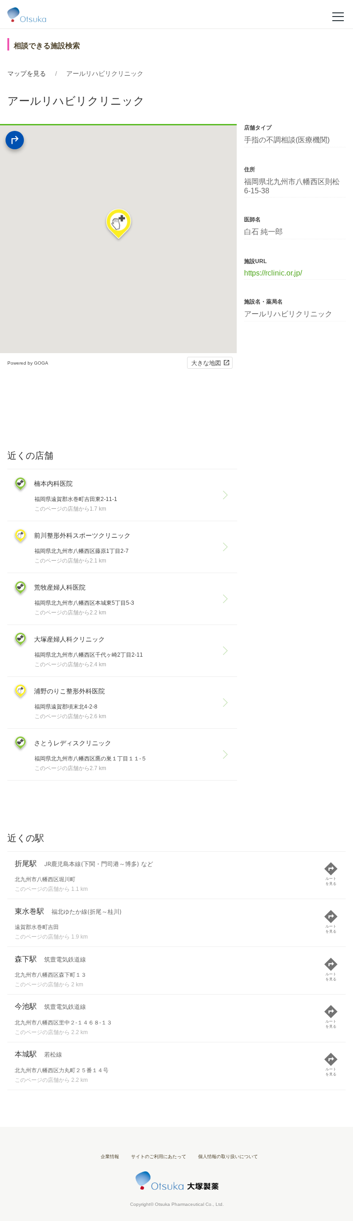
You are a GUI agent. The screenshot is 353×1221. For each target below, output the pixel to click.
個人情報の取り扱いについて (228, 1156)
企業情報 (110, 1156)
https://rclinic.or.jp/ (273, 273)
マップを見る (26, 73)
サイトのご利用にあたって (158, 1156)
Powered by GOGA (27, 363)
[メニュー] (338, 16)
